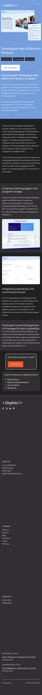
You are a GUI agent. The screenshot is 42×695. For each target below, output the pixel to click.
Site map (5, 544)
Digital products (13, 379)
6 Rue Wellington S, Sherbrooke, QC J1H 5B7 (19, 668)
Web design (11, 388)
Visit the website (10, 68)
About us (5, 530)
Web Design (6, 471)
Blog (4, 535)
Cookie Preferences (33, 683)
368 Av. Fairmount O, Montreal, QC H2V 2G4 (18, 657)
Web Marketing (7, 468)
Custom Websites (9, 465)
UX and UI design (13, 385)
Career (4, 541)
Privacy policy (6, 683)
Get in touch (15, 364)
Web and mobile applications (18, 382)
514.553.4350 (7, 660)
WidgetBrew (7, 603)
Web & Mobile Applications (12, 473)
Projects (5, 532)
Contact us (6, 538)
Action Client (7, 600)
